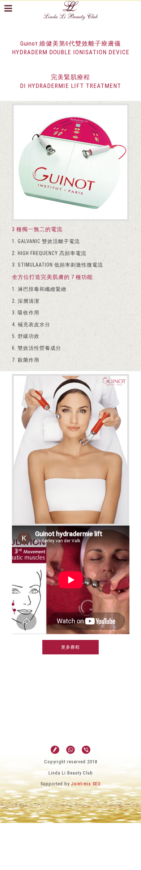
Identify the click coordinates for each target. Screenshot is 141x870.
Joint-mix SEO (86, 783)
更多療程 (70, 647)
